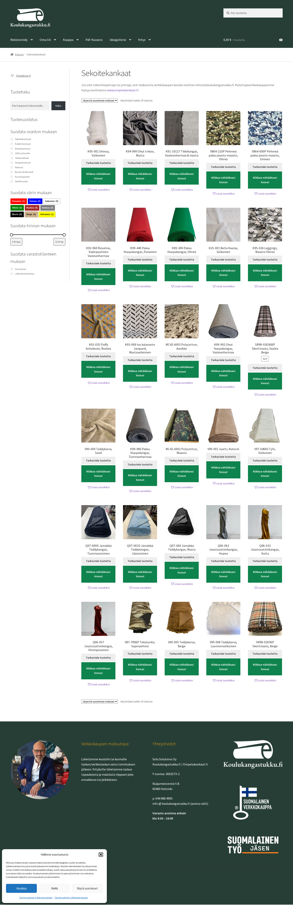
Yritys (142, 40)
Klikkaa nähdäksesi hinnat (98, 176)
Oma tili (45, 40)
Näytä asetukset (87, 888)
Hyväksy (21, 888)
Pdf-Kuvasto (94, 40)
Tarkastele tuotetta (98, 163)
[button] (101, 855)
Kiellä (54, 888)
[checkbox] (18, 201)
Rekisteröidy (19, 40)
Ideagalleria (118, 40)
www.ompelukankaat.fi (122, 90)
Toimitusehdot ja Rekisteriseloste (35, 897)
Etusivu (19, 54)
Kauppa (68, 40)
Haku (58, 105)
